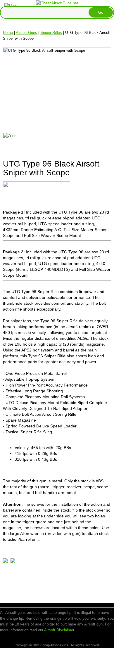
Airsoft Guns (26, 32)
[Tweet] (5, 561)
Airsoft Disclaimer (59, 630)
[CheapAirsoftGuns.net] (57, 3)
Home (8, 32)
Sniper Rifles (51, 32)
